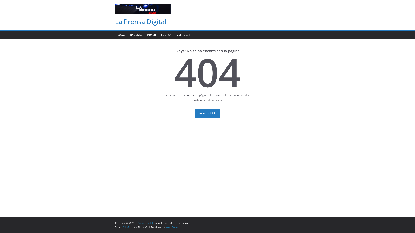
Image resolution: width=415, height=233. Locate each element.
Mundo (151, 34)
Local (121, 34)
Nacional (136, 34)
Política (166, 34)
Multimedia (183, 34)
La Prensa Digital (140, 21)
